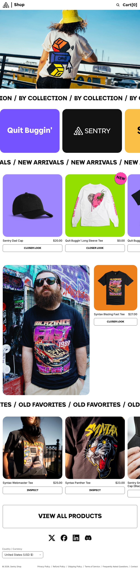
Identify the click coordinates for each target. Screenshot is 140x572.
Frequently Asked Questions (115, 566)
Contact (134, 566)
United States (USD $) (19, 554)
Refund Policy (59, 566)
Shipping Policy (75, 566)
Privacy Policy (43, 566)
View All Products (70, 516)
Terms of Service (92, 566)
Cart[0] (130, 5)
